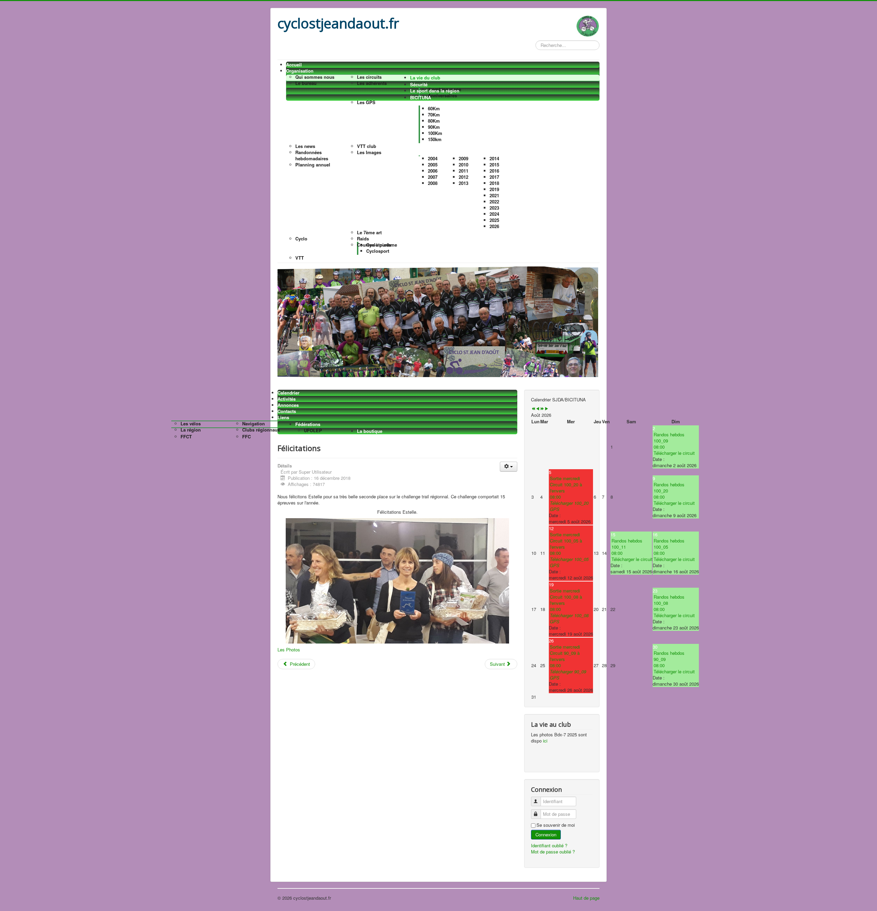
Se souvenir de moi (555, 825)
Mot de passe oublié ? (553, 851)
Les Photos (288, 649)
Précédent (299, 664)
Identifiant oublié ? (549, 845)
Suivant (498, 664)
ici (545, 740)
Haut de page (586, 898)
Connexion (545, 834)
